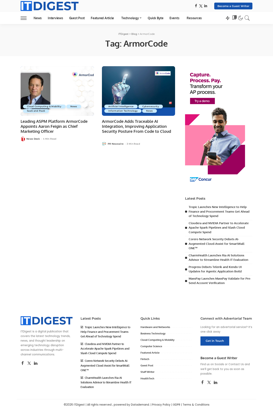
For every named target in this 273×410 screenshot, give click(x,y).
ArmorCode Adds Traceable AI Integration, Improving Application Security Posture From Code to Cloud (136, 126)
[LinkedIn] (205, 6)
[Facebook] (195, 6)
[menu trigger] (26, 18)
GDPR (176, 405)
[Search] (247, 18)
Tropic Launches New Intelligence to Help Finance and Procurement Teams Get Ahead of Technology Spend (219, 211)
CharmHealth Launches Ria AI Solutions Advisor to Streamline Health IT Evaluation (106, 382)
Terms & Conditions (196, 405)
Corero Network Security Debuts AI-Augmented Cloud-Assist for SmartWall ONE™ (216, 243)
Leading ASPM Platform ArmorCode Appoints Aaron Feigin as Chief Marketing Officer (54, 126)
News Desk (33, 139)
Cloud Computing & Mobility (44, 106)
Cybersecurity (150, 106)
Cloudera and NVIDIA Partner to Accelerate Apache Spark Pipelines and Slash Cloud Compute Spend (219, 227)
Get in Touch (215, 341)
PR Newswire (116, 144)
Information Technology (123, 110)
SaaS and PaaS (36, 110)
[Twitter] (200, 6)
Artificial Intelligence (121, 106)
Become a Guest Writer (233, 6)
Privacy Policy (161, 405)
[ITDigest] (50, 6)
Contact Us (236, 364)
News (73, 106)
